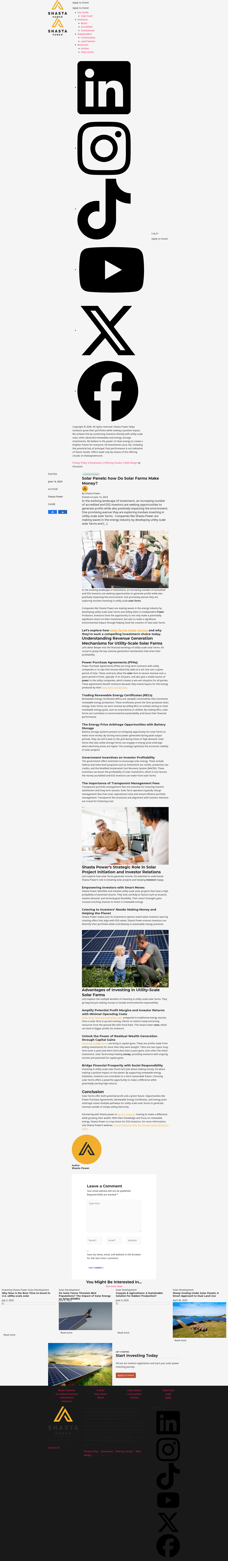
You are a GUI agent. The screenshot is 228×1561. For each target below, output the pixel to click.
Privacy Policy (79, 462)
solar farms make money (129, 630)
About (100, 1397)
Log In (154, 233)
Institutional (87, 30)
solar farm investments (114, 687)
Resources (82, 44)
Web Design (130, 462)
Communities (88, 37)
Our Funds (82, 12)
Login (168, 1394)
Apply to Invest (80, 2)
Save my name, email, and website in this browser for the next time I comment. (114, 1256)
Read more (9, 1334)
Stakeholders (84, 34)
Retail (84, 23)
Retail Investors (66, 1390)
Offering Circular (113, 462)
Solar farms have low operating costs (102, 1017)
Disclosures (96, 462)
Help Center (87, 52)
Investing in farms (95, 1043)
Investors (82, 19)
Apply (168, 1397)
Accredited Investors (66, 1394)
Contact (134, 1397)
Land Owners (88, 41)
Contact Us (54, 1447)
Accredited (86, 26)
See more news (114, 1286)
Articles (85, 48)
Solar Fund (86, 16)
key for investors (126, 1114)
